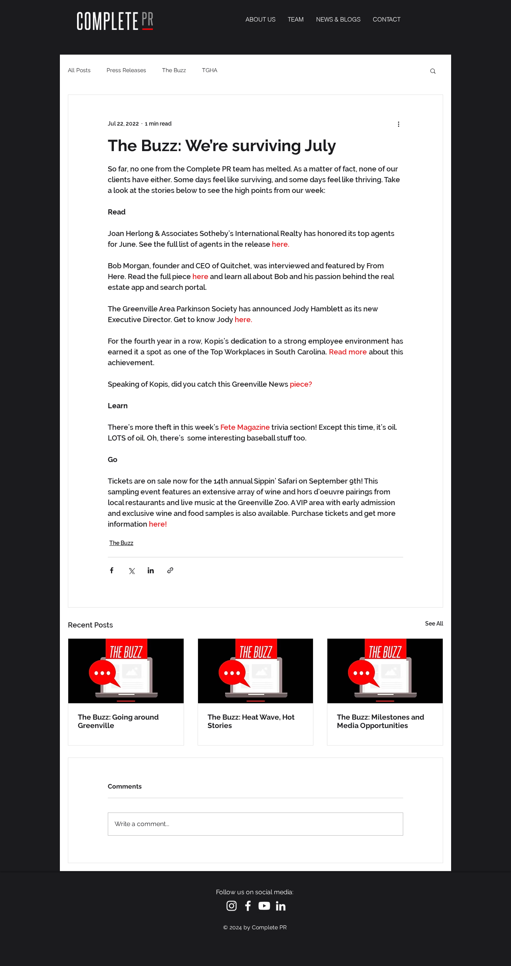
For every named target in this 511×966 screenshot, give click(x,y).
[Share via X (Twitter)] (131, 570)
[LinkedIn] (280, 906)
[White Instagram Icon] (231, 906)
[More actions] (398, 123)
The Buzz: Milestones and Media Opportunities (380, 721)
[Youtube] (264, 906)
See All (434, 623)
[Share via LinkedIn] (150, 570)
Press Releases (126, 70)
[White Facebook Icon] (248, 906)
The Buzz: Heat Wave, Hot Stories (251, 721)
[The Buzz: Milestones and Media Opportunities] (385, 671)
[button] (433, 70)
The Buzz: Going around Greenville (118, 721)
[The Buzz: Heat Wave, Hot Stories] (255, 671)
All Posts (79, 70)
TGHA (209, 70)
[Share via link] (170, 570)
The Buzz (174, 70)
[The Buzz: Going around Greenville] (126, 671)
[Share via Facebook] (111, 570)
